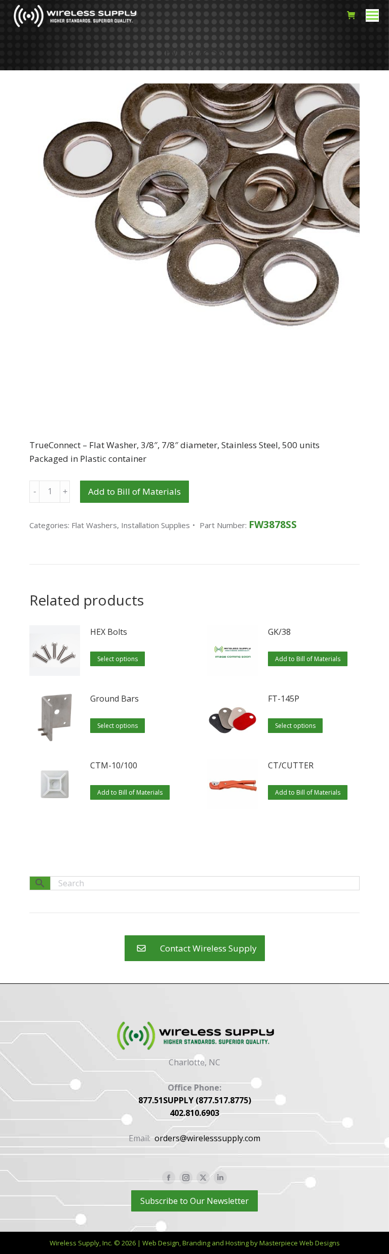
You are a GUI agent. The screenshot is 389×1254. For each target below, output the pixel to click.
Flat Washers (94, 525)
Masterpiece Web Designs (299, 1242)
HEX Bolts (108, 631)
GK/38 (279, 631)
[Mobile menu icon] (372, 15)
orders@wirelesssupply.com (207, 1138)
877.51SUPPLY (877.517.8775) (194, 1100)
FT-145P (283, 698)
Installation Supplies (155, 525)
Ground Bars (114, 698)
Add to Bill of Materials (134, 491)
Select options (117, 659)
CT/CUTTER (291, 765)
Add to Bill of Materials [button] (307, 659)
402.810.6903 (194, 1112)
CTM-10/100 (113, 765)
